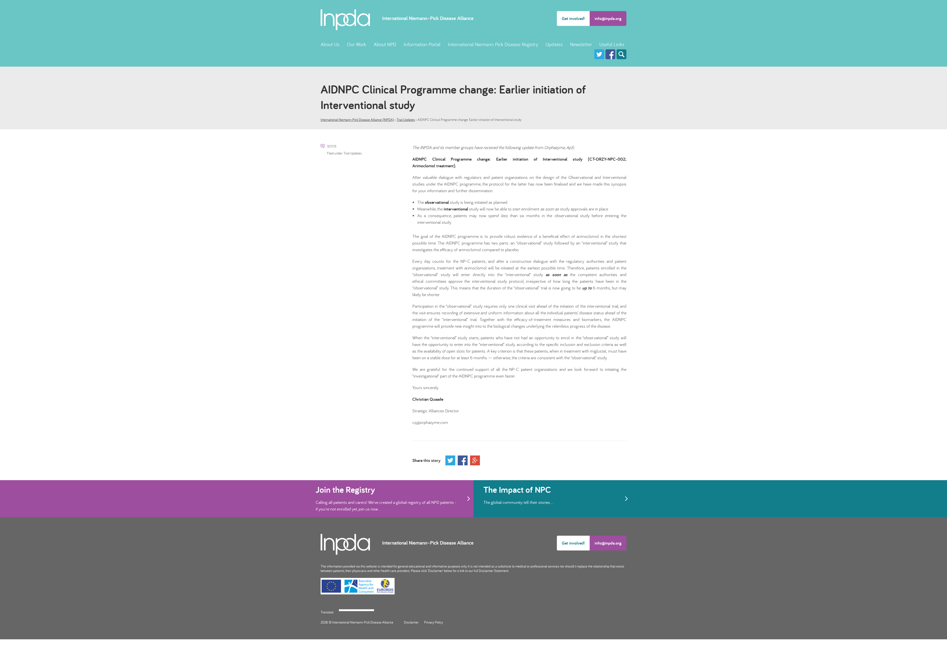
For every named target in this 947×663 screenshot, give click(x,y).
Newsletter (581, 44)
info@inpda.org (608, 18)
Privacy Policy (433, 622)
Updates (554, 44)
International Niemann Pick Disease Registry (493, 44)
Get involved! (573, 18)
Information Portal (422, 44)
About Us (330, 44)
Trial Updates (406, 119)
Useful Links (611, 44)
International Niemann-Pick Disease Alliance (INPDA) (357, 119)
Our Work (356, 44)
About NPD (385, 44)
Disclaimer (411, 622)
